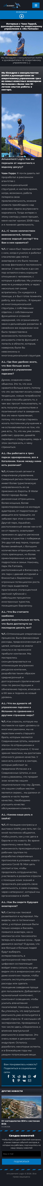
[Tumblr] (13, 1080)
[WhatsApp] (29, 1076)
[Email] (29, 1080)
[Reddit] (19, 1076)
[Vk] (24, 1080)
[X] (13, 1076)
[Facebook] (8, 1076)
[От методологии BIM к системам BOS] (21, 1097)
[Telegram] (34, 1076)
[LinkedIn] (24, 1076)
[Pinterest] (18, 1080)
